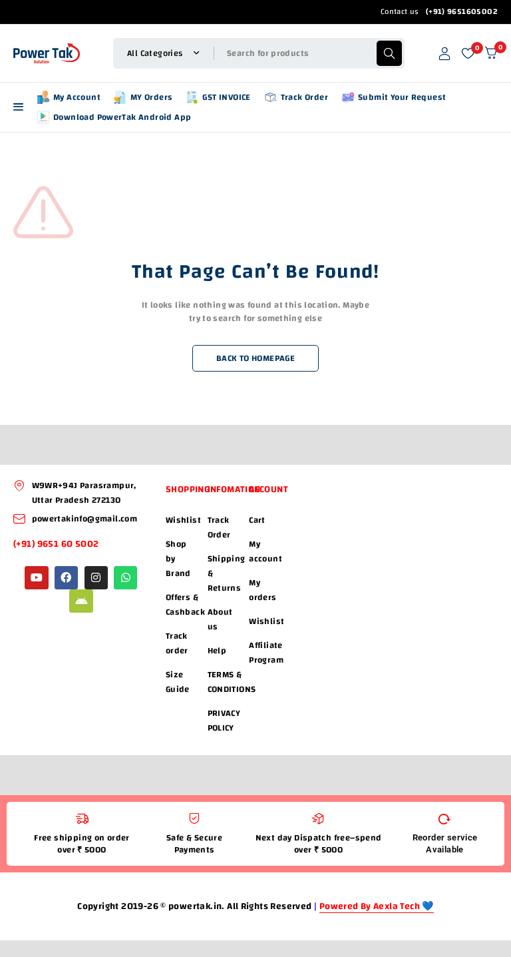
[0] (491, 53)
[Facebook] (66, 577)
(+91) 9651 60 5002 (57, 544)
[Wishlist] (467, 53)
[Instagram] (96, 577)
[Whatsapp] (125, 577)
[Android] (80, 601)
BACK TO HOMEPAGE (255, 358)
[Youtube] (36, 577)
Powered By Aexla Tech (371, 907)
